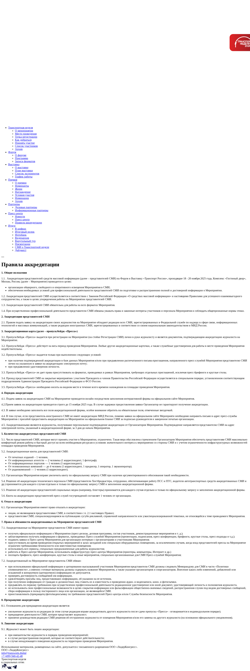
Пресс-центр (15, 213)
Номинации (22, 198)
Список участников (26, 146)
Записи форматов (25, 161)
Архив (19, 149)
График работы (23, 176)
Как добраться (23, 139)
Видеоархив (22, 237)
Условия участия (24, 195)
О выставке (21, 167)
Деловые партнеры (26, 207)
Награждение (23, 192)
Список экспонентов (27, 173)
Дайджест (20, 250)
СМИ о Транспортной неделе (32, 247)
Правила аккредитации (28, 222)
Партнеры (14, 204)
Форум (12, 152)
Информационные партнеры (31, 210)
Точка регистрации (26, 136)
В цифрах (20, 228)
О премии (21, 182)
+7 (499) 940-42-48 (12, 656)
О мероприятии (24, 130)
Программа (21, 158)
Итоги (11, 225)
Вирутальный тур (25, 241)
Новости (20, 216)
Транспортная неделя (20, 127)
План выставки (24, 170)
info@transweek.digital (13, 653)
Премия (12, 179)
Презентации (22, 244)
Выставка (13, 164)
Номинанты (22, 185)
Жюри (18, 188)
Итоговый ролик (25, 231)
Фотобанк (21, 234)
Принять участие (25, 142)
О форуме (20, 155)
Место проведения (26, 133)
